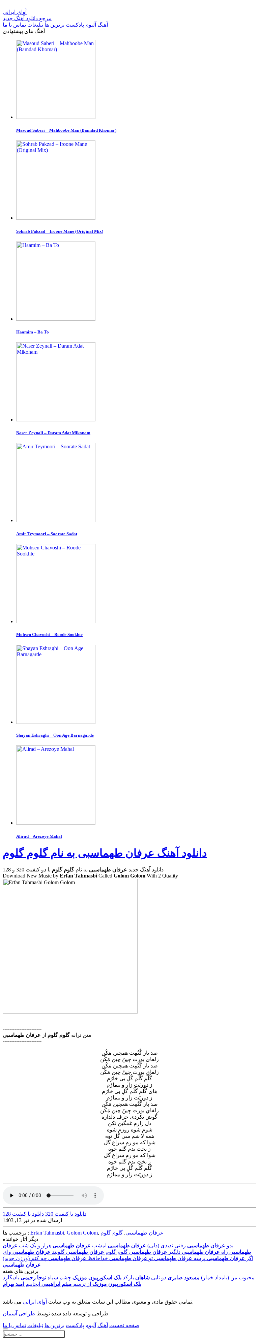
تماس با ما (14, 25)
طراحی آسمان (19, 1313)
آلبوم (90, 25)
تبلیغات (35, 25)
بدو (210, 1245)
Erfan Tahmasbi (47, 1233)
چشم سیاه (46, 1277)
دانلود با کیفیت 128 (23, 1214)
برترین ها (54, 25)
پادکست (75, 25)
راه (205, 1252)
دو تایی (150, 1277)
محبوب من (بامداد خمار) (211, 1277)
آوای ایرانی (35, 1302)
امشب (80, 1245)
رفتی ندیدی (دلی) (147, 1245)
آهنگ (102, 25)
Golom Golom (82, 1233)
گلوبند (38, 1252)
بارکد (103, 1277)
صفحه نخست (124, 1325)
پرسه (179, 1258)
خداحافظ (78, 1258)
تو (131, 1258)
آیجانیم (21, 1284)
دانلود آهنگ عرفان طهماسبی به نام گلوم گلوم (105, 853)
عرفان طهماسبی (144, 1233)
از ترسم (66, 1284)
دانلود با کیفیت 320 (65, 1214)
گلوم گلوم (111, 1233)
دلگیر (154, 1252)
